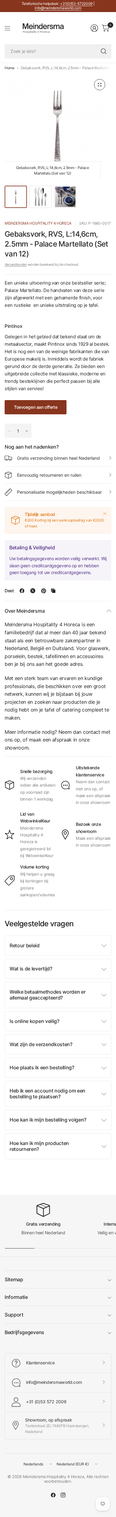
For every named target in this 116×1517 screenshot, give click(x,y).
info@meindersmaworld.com (58, 8)
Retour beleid (25, 945)
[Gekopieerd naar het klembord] (53, 591)
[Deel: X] (33, 591)
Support (14, 1315)
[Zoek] (103, 51)
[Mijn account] (94, 28)
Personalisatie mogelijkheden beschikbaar (59, 492)
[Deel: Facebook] (22, 591)
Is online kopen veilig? (34, 1021)
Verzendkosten (16, 264)
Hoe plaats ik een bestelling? (42, 1067)
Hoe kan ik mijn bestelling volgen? (48, 1120)
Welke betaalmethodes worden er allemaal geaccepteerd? (47, 995)
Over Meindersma (25, 611)
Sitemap (14, 1279)
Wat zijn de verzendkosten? (41, 1044)
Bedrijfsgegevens (24, 1332)
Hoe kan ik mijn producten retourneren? (39, 1146)
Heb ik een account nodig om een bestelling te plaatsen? (47, 1094)
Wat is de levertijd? (31, 969)
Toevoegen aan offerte (35, 407)
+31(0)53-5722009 (76, 3)
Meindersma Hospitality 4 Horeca (38, 223)
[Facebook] (53, 1495)
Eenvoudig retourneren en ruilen (49, 475)
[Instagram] (63, 1495)
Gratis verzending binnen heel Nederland (58, 458)
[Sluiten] (105, 513)
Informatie (16, 1297)
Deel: (9, 591)
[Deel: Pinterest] (44, 591)
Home (10, 68)
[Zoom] (99, 84)
